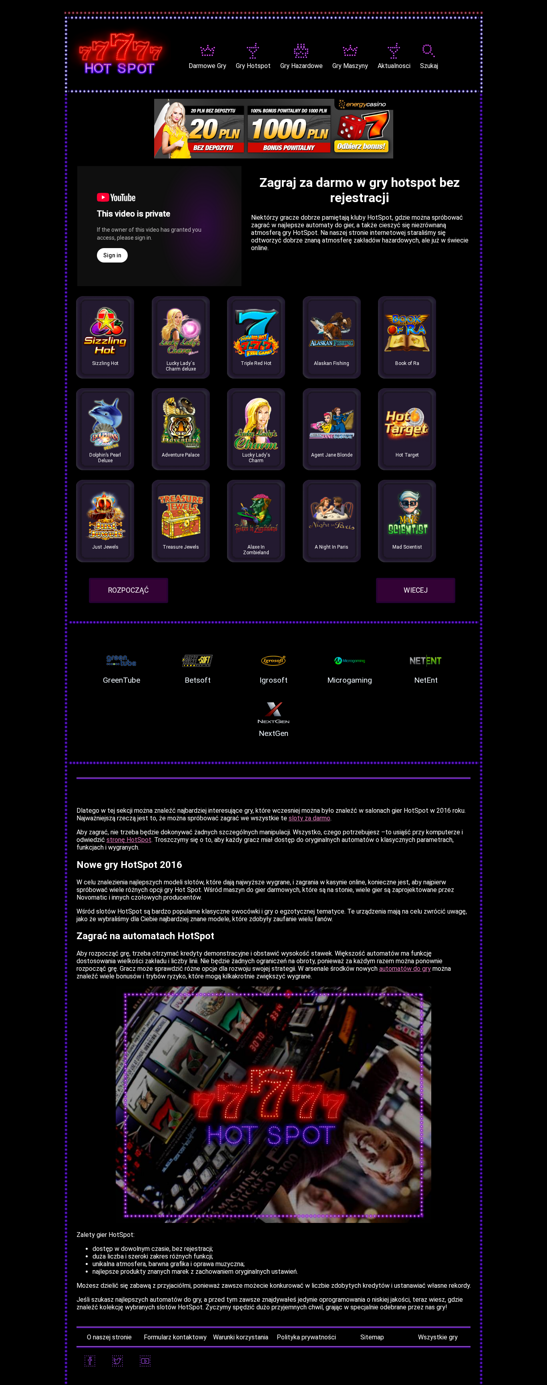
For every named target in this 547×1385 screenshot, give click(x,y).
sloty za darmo (309, 818)
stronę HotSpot (129, 840)
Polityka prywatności (306, 1337)
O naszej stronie (109, 1337)
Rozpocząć (128, 590)
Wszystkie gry (438, 1337)
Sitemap (372, 1337)
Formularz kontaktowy (175, 1337)
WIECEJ (416, 590)
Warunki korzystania (240, 1337)
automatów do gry (405, 968)
